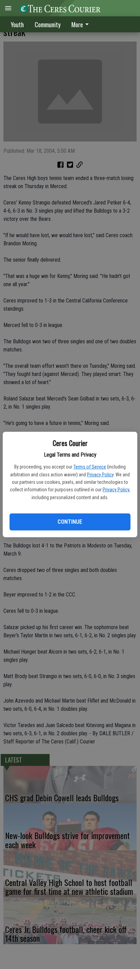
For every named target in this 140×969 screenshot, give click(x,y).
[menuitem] (82, 24)
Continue (70, 522)
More (77, 24)
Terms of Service (89, 467)
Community (47, 24)
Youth (17, 24)
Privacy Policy (100, 474)
